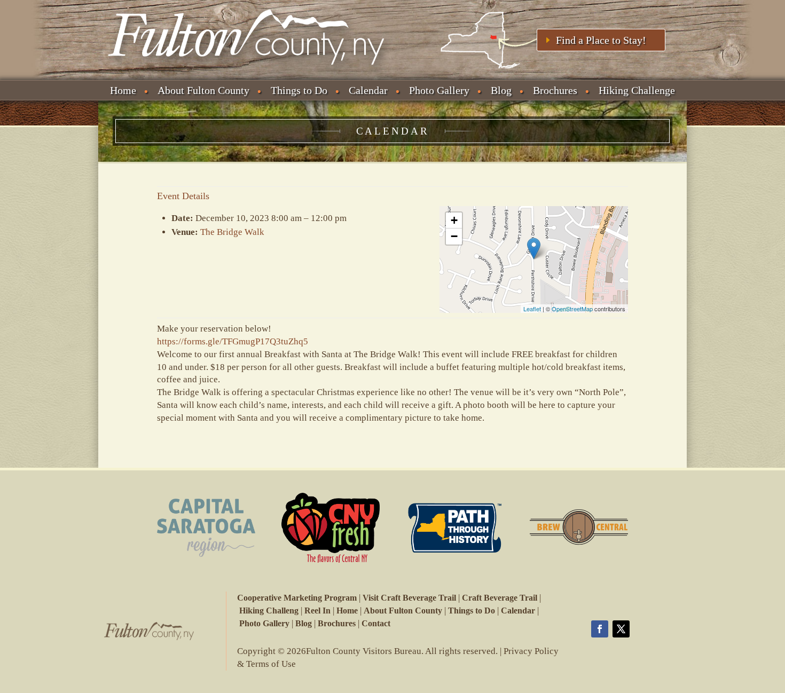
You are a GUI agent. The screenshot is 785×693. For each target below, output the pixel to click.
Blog (501, 90)
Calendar (368, 90)
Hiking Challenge (637, 90)
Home (123, 90)
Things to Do (299, 90)
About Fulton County (203, 90)
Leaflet (532, 308)
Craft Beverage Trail (499, 597)
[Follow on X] (621, 628)
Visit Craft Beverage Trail (409, 597)
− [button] (454, 236)
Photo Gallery (439, 90)
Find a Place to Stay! (601, 40)
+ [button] (454, 220)
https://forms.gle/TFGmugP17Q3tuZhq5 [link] (232, 341)
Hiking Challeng (269, 610)
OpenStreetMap (572, 308)
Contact (376, 623)
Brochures (555, 90)
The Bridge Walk (232, 232)
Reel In (317, 610)
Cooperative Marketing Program (297, 597)
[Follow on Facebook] (599, 628)
